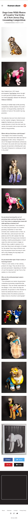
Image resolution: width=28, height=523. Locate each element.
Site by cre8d (14, 517)
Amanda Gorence (10, 22)
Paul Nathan (12, 93)
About (3, 510)
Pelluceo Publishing (6, 99)
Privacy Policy (23, 510)
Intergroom (4, 139)
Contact (15, 510)
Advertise (9, 510)
